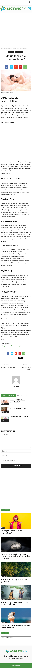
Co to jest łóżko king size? (8, 367)
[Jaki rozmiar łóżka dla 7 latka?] (5, 419)
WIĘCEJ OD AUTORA (22, 395)
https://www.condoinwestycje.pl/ (11, 346)
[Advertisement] (16, 29)
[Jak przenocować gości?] (5, 410)
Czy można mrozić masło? (26, 368)
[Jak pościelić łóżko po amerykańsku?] (5, 402)
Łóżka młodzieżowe (19, 52)
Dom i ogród (11, 52)
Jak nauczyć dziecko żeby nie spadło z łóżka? (14, 603)
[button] (29, 2)
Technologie (4, 551)
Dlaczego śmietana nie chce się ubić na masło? (15, 626)
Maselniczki (3, 622)
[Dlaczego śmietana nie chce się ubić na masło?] (16, 615)
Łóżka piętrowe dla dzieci (6, 599)
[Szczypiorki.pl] (16, 9)
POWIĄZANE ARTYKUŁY (8, 395)
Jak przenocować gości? (18, 408)
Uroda (2, 527)
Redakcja (7, 63)
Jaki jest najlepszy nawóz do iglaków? (14, 580)
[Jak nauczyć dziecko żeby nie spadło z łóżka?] (16, 592)
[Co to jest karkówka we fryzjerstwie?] (16, 521)
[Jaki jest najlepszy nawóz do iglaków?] (16, 569)
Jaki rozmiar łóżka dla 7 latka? (20, 416)
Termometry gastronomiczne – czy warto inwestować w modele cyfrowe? (15, 556)
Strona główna (4, 48)
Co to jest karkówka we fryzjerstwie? (11, 532)
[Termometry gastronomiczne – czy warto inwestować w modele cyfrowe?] (16, 544)
